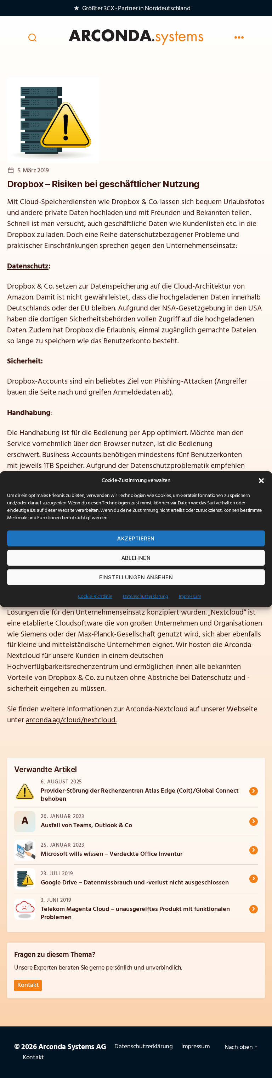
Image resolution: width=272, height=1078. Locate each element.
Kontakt (28, 985)
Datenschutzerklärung (146, 597)
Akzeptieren (136, 538)
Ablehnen (136, 557)
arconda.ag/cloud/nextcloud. (71, 720)
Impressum (190, 597)
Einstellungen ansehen (136, 577)
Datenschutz (28, 266)
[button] (261, 480)
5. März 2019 (33, 171)
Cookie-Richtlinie (95, 597)
